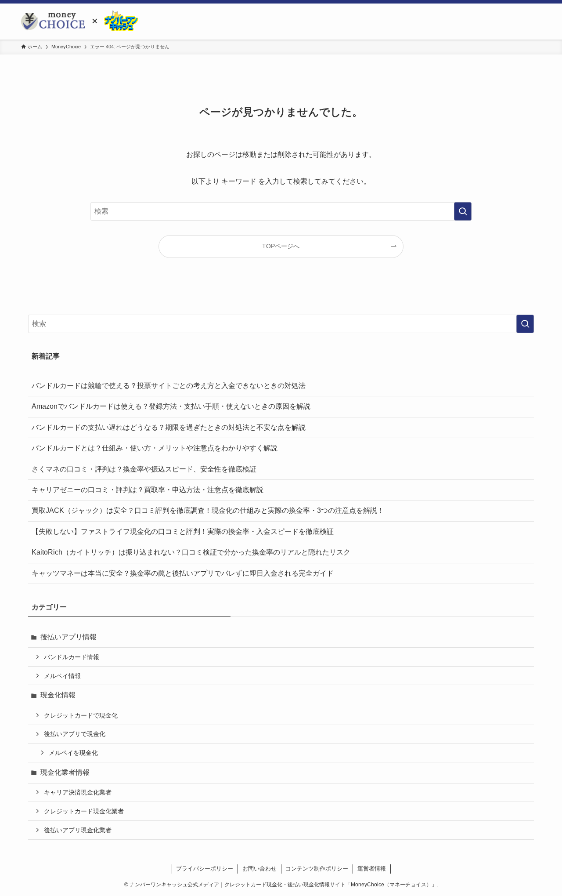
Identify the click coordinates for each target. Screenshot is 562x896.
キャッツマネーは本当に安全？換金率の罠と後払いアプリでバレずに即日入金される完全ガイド (183, 573)
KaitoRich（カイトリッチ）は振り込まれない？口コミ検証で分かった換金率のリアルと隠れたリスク (191, 552)
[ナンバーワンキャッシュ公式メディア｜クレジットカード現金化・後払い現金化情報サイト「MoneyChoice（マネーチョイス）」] (53, 21)
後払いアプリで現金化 (74, 733)
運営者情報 (371, 868)
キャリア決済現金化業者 (78, 792)
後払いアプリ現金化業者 (78, 830)
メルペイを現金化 (73, 752)
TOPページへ (280, 246)
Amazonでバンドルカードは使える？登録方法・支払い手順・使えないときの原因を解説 (171, 406)
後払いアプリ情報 (68, 637)
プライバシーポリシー (204, 868)
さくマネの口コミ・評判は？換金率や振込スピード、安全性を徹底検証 (144, 469)
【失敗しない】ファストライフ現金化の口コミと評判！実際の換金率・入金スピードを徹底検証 (183, 531)
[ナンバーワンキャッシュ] (115, 22)
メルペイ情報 (62, 675)
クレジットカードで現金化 (81, 715)
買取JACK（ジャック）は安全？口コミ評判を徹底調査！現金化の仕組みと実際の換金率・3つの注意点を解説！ (208, 510)
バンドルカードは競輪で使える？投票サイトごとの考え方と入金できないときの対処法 (169, 385)
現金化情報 (58, 695)
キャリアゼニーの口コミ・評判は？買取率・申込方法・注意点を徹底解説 (147, 489)
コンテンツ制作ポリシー (316, 868)
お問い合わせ (259, 868)
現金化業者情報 (65, 772)
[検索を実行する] (463, 211)
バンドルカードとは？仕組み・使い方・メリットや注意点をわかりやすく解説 (154, 448)
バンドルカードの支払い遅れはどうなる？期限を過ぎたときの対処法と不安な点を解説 (169, 427)
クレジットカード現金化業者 (84, 811)
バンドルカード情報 (71, 656)
